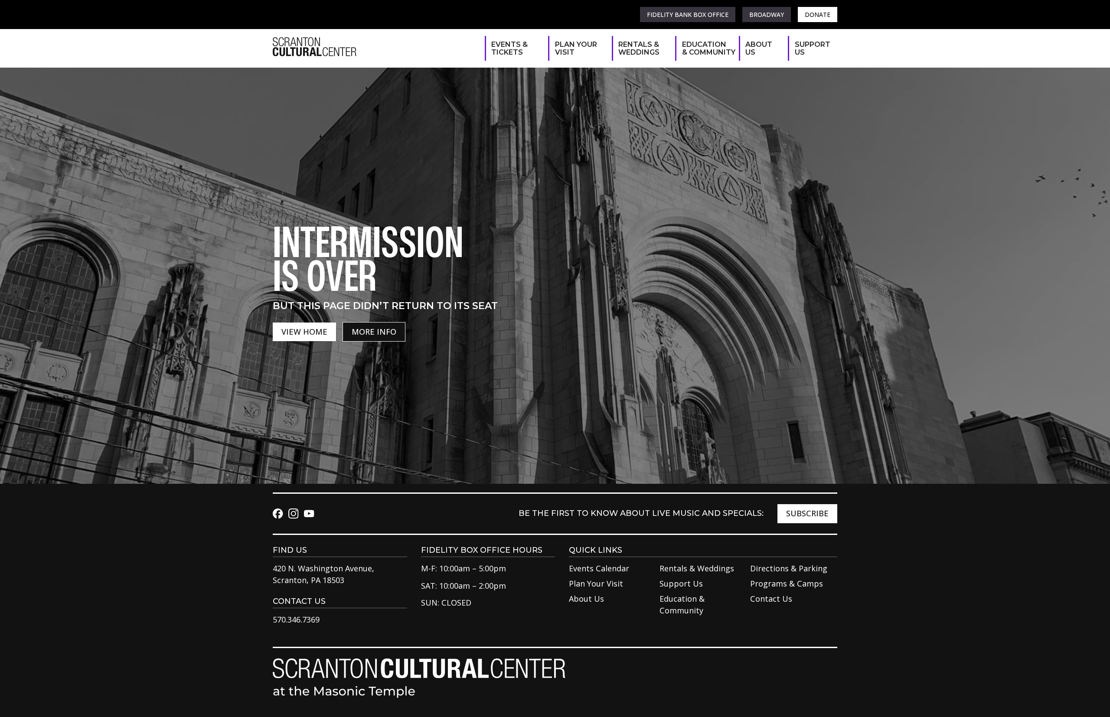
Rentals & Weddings (638, 48)
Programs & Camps (786, 583)
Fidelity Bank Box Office (687, 14)
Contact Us (771, 598)
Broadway (766, 14)
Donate (817, 14)
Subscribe (807, 513)
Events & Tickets (509, 48)
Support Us (812, 48)
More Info (374, 331)
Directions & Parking (788, 568)
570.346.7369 (296, 619)
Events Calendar (599, 568)
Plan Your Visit (576, 48)
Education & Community (706, 48)
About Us (758, 48)
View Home (304, 331)
